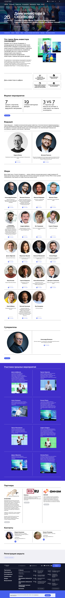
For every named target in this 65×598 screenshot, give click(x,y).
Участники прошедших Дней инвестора (32, 32)
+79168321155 (17, 537)
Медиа (38, 4)
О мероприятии (7, 32)
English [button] (52, 1)
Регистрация (7, 115)
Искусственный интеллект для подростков (40, 571)
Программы (11, 4)
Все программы (41, 588)
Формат (12, 32)
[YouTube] (44, 565)
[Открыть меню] (59, 1)
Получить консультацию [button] (9, 557)
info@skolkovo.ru (34, 565)
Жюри (22, 32)
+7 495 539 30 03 (22, 565)
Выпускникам (8, 580)
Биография (18, 162)
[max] (41, 565)
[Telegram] (15, 541)
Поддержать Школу (56, 566)
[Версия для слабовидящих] (55, 1)
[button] (17, 142)
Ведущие (17, 32)
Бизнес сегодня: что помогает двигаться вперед (55, 580)
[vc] (49, 565)
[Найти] (49, 1)
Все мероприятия (56, 588)
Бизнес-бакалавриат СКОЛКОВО (41, 579)
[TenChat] (51, 565)
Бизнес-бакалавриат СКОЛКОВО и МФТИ (41, 575)
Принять (48, 595)
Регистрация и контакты (50, 32)
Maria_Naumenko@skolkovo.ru (20, 538)
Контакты (21, 588)
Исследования (25, 4)
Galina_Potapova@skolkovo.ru (48, 536)
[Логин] (48, 1)
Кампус (21, 576)
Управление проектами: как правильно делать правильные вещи (42, 582)
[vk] (46, 565)
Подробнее (7, 522)
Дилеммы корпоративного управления (55, 584)
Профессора (18, 4)
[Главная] (8, 1)
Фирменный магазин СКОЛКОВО (24, 585)
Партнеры (42, 32)
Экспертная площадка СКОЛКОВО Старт (56, 571)
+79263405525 (45, 535)
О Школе (6, 4)
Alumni (42, 4)
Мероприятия (33, 4)
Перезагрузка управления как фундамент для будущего (55, 575)
